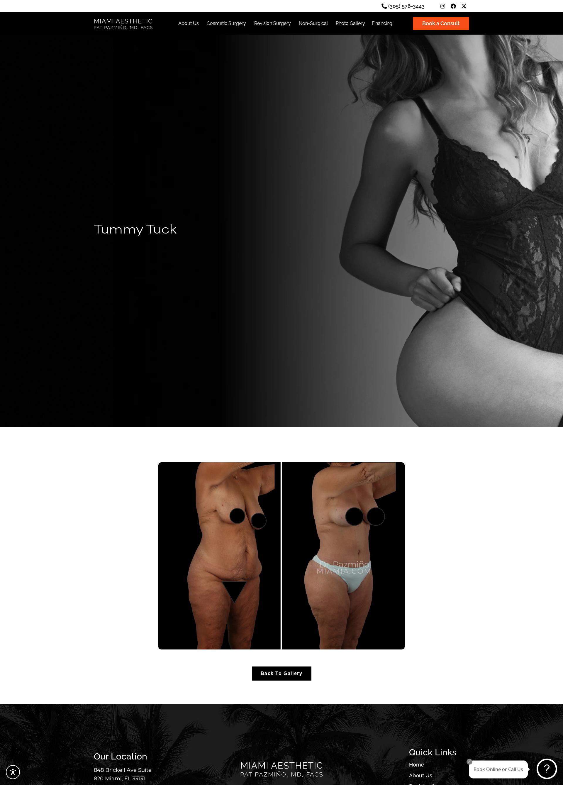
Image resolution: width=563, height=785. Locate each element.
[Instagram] (442, 6)
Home (416, 765)
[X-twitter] (464, 6)
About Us (420, 776)
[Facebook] (453, 6)
